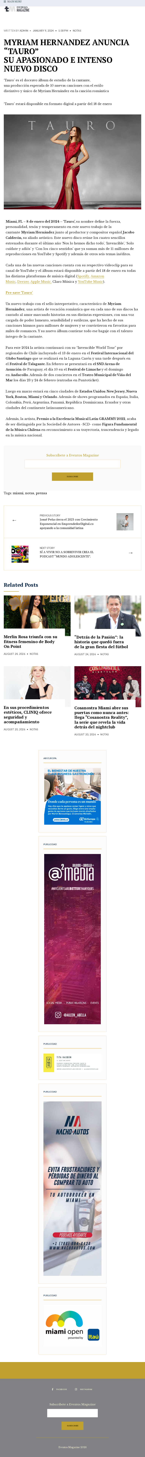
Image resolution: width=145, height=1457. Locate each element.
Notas (77, 30)
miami (18, 493)
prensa (41, 493)
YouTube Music (90, 282)
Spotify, (83, 276)
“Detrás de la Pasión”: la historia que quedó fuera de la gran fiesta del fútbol (101, 641)
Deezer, (23, 282)
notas (29, 493)
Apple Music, (41, 282)
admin (24, 30)
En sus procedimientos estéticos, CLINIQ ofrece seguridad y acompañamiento (28, 714)
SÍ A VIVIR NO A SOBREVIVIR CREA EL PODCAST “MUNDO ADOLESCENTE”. (67, 552)
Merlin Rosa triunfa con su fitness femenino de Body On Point (30, 641)
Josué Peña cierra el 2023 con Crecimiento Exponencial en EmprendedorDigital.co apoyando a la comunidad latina (69, 522)
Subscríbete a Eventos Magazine (72, 455)
